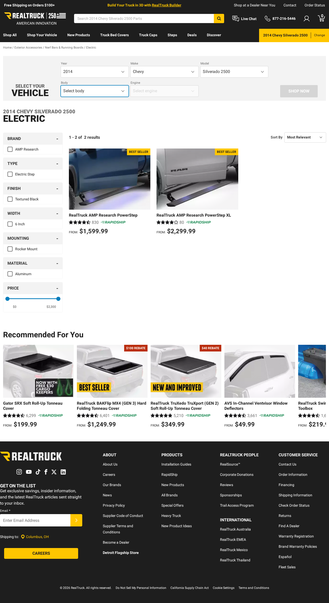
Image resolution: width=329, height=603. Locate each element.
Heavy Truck (171, 516)
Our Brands (112, 485)
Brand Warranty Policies (298, 546)
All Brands (169, 495)
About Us (110, 464)
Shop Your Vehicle (42, 35)
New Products (78, 35)
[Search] (219, 18)
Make (134, 63)
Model (204, 63)
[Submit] (76, 520)
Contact (290, 5)
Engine (135, 83)
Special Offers (172, 505)
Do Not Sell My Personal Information (141, 588)
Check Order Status (294, 505)
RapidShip (169, 474)
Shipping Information (295, 495)
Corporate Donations (236, 474)
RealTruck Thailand (235, 560)
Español (285, 557)
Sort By (276, 137)
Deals (192, 35)
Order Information (293, 474)
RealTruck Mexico (234, 550)
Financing (286, 485)
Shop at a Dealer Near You (254, 5)
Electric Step (25, 174)
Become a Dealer (116, 542)
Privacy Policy (114, 505)
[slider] (7, 299)
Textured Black (27, 199)
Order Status (315, 5)
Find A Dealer (289, 526)
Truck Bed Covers (114, 35)
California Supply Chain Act (189, 588)
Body (64, 83)
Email (5, 511)
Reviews (226, 485)
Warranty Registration (296, 536)
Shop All (10, 35)
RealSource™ (230, 464)
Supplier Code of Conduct (123, 516)
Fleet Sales (287, 567)
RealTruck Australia (235, 529)
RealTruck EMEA (233, 539)
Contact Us (287, 464)
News (107, 495)
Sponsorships (231, 495)
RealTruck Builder (166, 5)
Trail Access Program (237, 505)
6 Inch (20, 224)
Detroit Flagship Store (121, 553)
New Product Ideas (176, 526)
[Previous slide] (8, 387)
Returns (285, 516)
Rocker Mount (26, 249)
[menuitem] (10, 35)
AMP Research (27, 149)
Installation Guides (176, 464)
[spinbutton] (14, 306)
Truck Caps (148, 35)
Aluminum (23, 274)
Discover (214, 35)
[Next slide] (321, 387)
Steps (172, 35)
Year (64, 63)
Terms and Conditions (254, 588)
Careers (109, 474)
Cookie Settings (223, 588)
